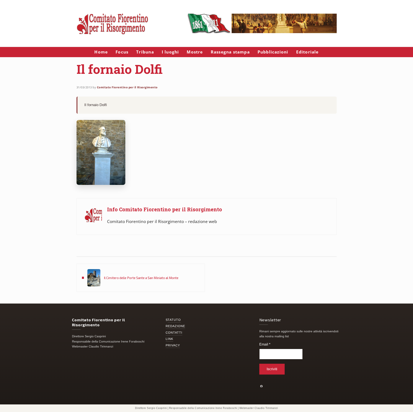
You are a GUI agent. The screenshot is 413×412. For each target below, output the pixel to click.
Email (264, 344)
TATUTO (174, 320)
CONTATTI (174, 332)
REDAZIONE (175, 326)
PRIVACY (173, 345)
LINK (169, 339)
